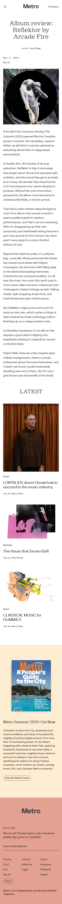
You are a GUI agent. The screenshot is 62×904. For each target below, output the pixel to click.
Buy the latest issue (17, 778)
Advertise (27, 864)
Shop (8, 881)
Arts (5, 869)
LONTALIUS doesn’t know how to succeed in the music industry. (30, 485)
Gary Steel (35, 48)
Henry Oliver (13, 493)
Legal (25, 869)
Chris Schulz (13, 557)
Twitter (44, 874)
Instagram (46, 864)
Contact (26, 859)
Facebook (45, 869)
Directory (53, 6)
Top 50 (7, 874)
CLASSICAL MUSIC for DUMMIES (22, 617)
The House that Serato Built (26, 551)
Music (6, 62)
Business (7, 545)
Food (6, 864)
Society (7, 859)
